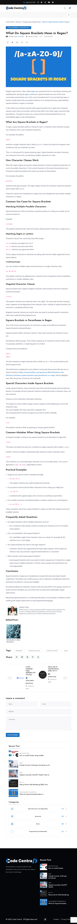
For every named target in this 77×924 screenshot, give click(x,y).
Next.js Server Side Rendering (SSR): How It (53, 669)
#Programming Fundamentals (18, 27)
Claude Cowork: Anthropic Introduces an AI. (35, 765)
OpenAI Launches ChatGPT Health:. (57, 886)
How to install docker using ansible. (32, 755)
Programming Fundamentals (28, 792)
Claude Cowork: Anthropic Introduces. (57, 877)
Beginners (19, 650)
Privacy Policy (66, 919)
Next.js (22, 782)
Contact (56, 919)
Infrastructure (24, 753)
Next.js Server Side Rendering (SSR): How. (34, 784)
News (21, 763)
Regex (66, 650)
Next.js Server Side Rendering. (58, 895)
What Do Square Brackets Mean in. (32, 794)
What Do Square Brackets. (57, 903)
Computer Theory (52, 650)
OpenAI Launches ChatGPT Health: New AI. (34, 775)
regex (33, 91)
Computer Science (34, 650)
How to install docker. (55, 868)
